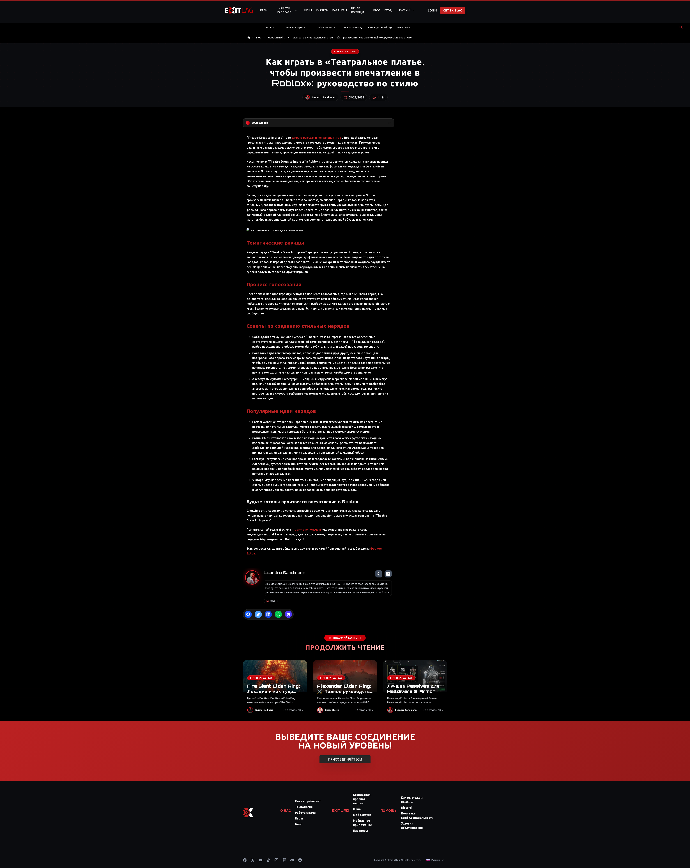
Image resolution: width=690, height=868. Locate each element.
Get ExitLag (452, 10)
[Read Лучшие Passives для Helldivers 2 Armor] (415, 688)
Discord (406, 807)
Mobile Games (325, 27)
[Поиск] (681, 27)
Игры (263, 10)
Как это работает (284, 10)
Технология (304, 807)
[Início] (249, 37)
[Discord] (292, 860)
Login (432, 10)
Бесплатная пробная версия (362, 799)
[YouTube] (260, 860)
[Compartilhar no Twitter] (258, 614)
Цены (308, 10)
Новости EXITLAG (346, 51)
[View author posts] (378, 573)
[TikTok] (268, 860)
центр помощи (357, 10)
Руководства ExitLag (380, 27)
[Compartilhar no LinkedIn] (268, 614)
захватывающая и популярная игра (316, 137)
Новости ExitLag (353, 27)
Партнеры (339, 10)
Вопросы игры (294, 27)
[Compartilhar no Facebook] (248, 614)
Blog (376, 10)
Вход (388, 10)
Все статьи (403, 27)
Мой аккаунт (362, 814)
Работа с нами (305, 812)
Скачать (322, 10)
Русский (405, 10)
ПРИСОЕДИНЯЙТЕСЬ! (345, 759)
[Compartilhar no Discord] (288, 614)
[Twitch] (284, 860)
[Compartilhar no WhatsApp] (278, 614)
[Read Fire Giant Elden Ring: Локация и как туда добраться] (275, 688)
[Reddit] (300, 860)
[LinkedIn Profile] (388, 573)
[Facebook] (245, 860)
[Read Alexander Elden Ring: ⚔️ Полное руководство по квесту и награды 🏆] (345, 688)
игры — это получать (307, 529)
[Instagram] (276, 860)
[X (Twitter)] (252, 860)
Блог (298, 824)
